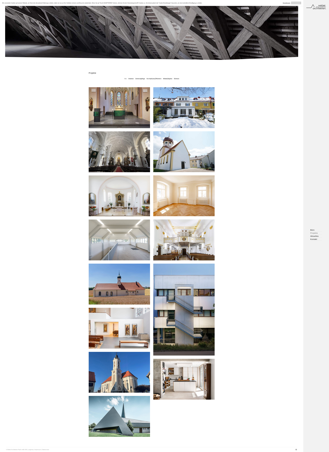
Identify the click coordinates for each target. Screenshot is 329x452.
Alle (125, 79)
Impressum (38, 449)
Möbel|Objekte (167, 79)
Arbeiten (131, 79)
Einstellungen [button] (286, 3)
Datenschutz (45, 449)
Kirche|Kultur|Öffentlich (154, 79)
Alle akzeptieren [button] (296, 3)
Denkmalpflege (140, 79)
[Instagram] (296, 449)
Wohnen (176, 79)
